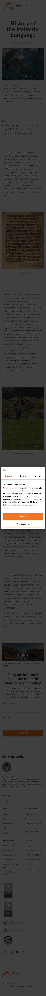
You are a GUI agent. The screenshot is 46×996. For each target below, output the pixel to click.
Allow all (23, 516)
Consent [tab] (8, 476)
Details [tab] (23, 476)
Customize (21, 524)
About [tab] (37, 476)
